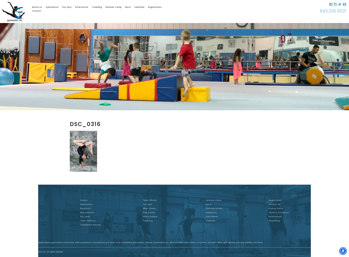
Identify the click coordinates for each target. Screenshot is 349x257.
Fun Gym (67, 7)
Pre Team (85, 216)
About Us (37, 7)
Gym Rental (212, 216)
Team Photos (150, 200)
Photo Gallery (150, 216)
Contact (36, 11)
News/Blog (274, 220)
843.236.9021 (333, 11)
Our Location (24, 224)
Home (20, 200)
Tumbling (97, 7)
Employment (275, 216)
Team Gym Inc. (88, 220)
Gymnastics (52, 7)
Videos (84, 200)
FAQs (19, 220)
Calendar (139, 7)
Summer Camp (114, 7)
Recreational (87, 212)
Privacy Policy (276, 208)
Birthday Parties (214, 208)
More (128, 7)
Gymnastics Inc (13, 11)
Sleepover (211, 212)
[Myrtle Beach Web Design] (322, 252)
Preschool (85, 208)
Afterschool (81, 7)
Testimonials (24, 216)
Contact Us (274, 204)
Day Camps (149, 212)
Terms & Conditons (279, 212)
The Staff (22, 208)
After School (149, 208)
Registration (155, 7)
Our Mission (23, 212)
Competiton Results (90, 224)
